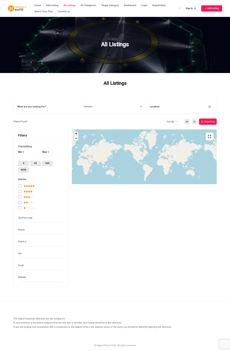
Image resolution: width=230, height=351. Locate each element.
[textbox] (88, 107)
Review (22, 179)
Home (37, 5)
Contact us (64, 11)
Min (20, 152)
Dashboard (130, 5)
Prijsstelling (25, 146)
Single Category (110, 5)
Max (44, 152)
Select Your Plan (43, 11)
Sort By (170, 121)
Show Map (209, 121)
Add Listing (52, 5)
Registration (159, 5)
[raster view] (187, 122)
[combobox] (113, 107)
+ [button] (76, 134)
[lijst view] (195, 122)
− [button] (76, 138)
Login (144, 5)
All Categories (88, 5)
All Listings (70, 5)
